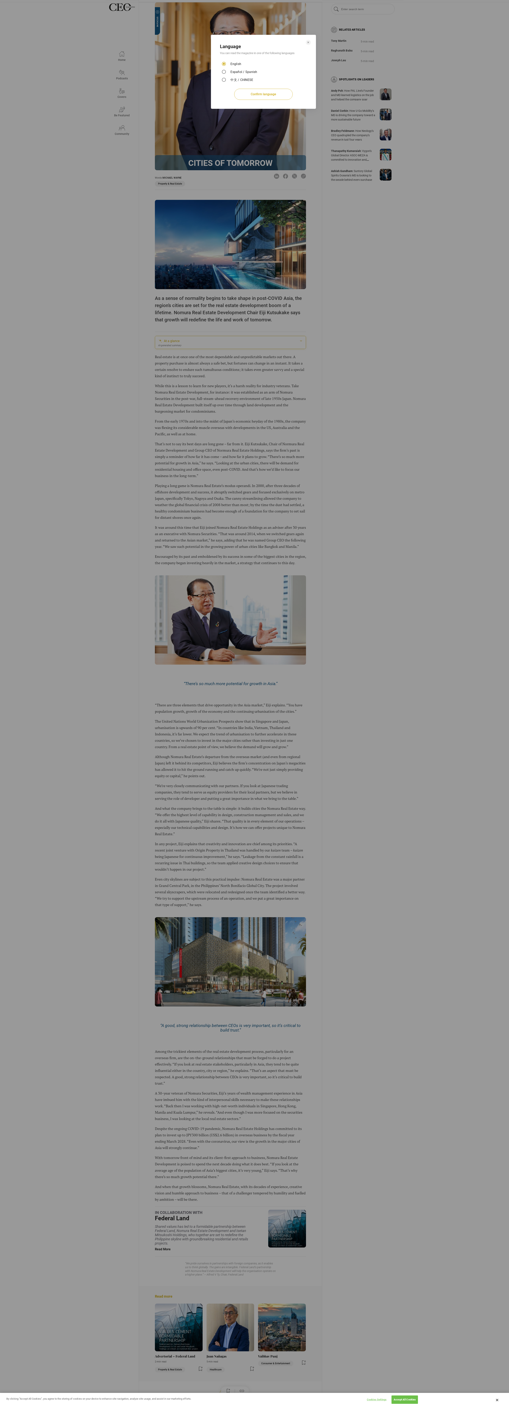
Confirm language (263, 94)
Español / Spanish (243, 72)
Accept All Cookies (405, 1399)
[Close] (497, 1400)
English (235, 64)
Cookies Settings (377, 1399)
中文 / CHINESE (241, 80)
